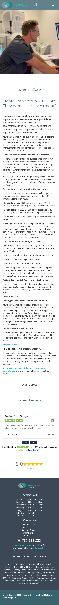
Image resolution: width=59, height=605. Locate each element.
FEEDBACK (41, 557)
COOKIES (25, 557)
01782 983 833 (29, 540)
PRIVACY (16, 557)
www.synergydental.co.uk (20, 368)
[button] (53, 5)
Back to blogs (29, 384)
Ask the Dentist (10, 344)
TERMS (33, 557)
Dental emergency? (22, 545)
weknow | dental (10, 597)
